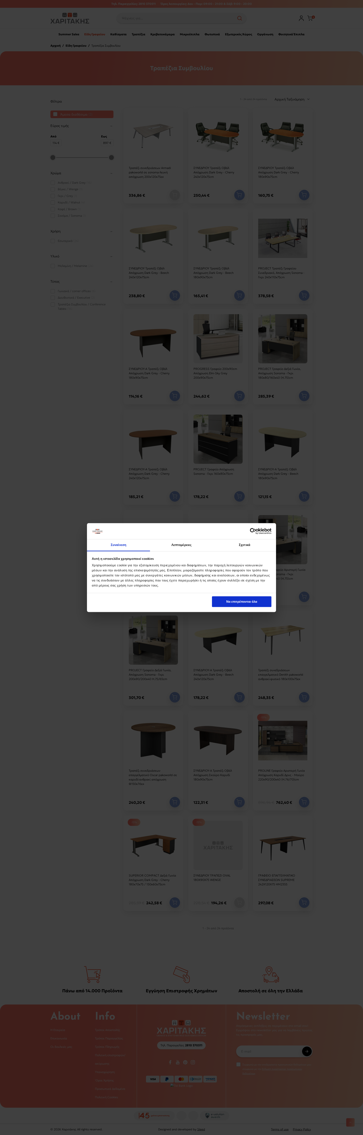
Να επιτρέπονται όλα (241, 601)
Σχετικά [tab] (244, 545)
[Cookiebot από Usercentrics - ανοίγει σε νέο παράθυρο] (253, 531)
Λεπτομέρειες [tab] (181, 545)
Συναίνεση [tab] (118, 545)
